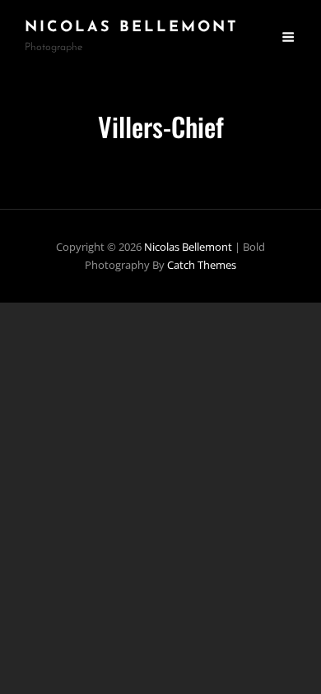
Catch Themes (201, 264)
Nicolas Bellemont (132, 28)
